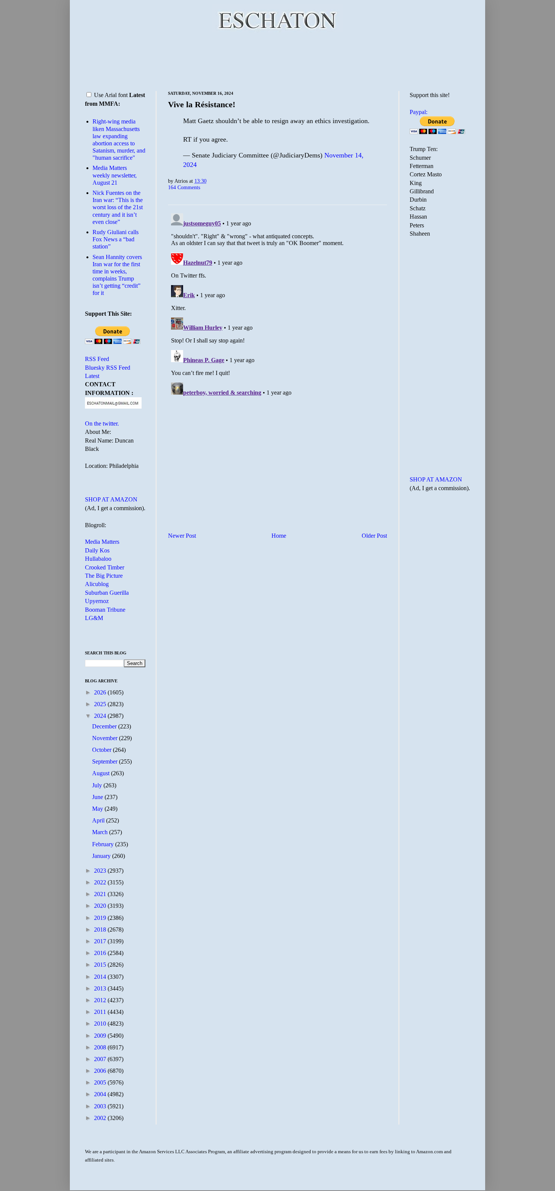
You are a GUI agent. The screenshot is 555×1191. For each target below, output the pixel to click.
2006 (101, 1071)
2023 (101, 870)
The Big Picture (104, 575)
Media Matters (102, 541)
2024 (101, 716)
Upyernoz (97, 601)
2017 (101, 941)
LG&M (94, 618)
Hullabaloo (98, 558)
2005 (101, 1082)
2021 (101, 894)
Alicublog (97, 584)
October (102, 750)
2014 (101, 976)
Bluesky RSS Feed (107, 367)
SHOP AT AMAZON (111, 499)
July (97, 785)
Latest (92, 376)
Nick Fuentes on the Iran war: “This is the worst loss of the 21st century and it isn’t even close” (117, 207)
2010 (101, 1023)
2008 (101, 1047)
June (98, 797)
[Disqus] (277, 304)
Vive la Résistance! (201, 104)
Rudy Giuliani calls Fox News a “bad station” (115, 239)
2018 (101, 929)
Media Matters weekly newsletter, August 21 (114, 175)
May (98, 808)
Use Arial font (110, 95)
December (105, 726)
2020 (101, 906)
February (103, 844)
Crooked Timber (104, 567)
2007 (101, 1059)
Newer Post (182, 535)
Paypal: (418, 112)
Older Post (374, 535)
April (99, 820)
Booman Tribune (105, 609)
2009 (101, 1035)
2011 (101, 1012)
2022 (101, 882)
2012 (101, 1000)
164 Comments (184, 187)
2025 (101, 704)
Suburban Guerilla (107, 592)
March (100, 832)
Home (278, 535)
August (101, 773)
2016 (101, 953)
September (105, 761)
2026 (101, 692)
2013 (101, 988)
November (105, 738)
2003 (101, 1106)
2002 (101, 1118)
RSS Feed (97, 359)
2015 (101, 964)
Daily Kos (97, 550)
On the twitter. (102, 423)
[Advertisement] (277, 60)
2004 (101, 1094)
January (102, 856)
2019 (101, 918)
